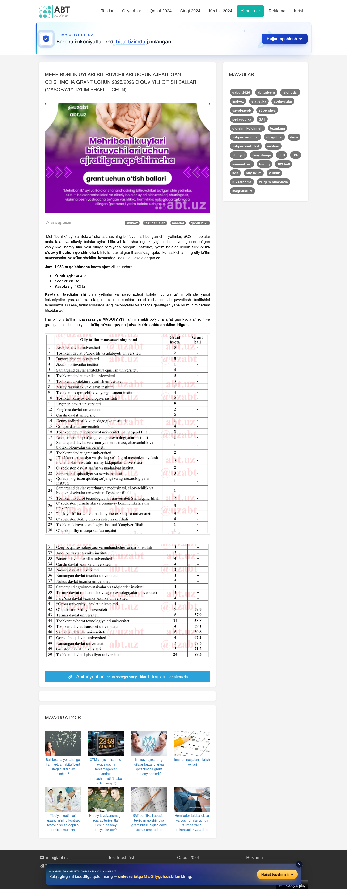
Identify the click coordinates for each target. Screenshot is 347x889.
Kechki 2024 (220, 10)
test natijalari (154, 223)
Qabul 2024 (161, 10)
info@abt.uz (57, 857)
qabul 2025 (199, 223)
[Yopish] (299, 864)
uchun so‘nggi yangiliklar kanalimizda (132, 676)
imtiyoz (132, 223)
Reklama (277, 10)
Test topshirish (121, 857)
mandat (178, 223)
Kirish (299, 10)
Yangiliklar (250, 10)
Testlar (107, 10)
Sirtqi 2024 (190, 10)
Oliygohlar (131, 10)
